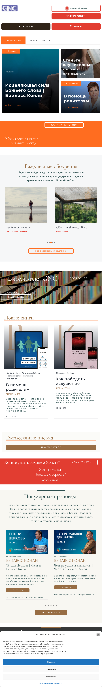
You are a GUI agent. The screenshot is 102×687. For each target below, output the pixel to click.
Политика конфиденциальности (50, 683)
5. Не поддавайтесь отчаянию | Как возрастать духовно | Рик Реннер (75, 568)
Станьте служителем (76, 62)
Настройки (51, 677)
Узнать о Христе (37, 41)
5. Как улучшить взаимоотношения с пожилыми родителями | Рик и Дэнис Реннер (27, 574)
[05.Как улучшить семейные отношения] (27, 531)
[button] (98, 634)
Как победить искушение (70, 381)
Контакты (26, 26)
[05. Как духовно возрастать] (75, 531)
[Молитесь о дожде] (76, 189)
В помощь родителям (76, 98)
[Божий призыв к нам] (26, 189)
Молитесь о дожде (69, 227)
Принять (51, 662)
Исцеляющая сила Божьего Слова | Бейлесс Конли (27, 90)
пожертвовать (76, 16)
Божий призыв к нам (21, 227)
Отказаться (51, 669)
